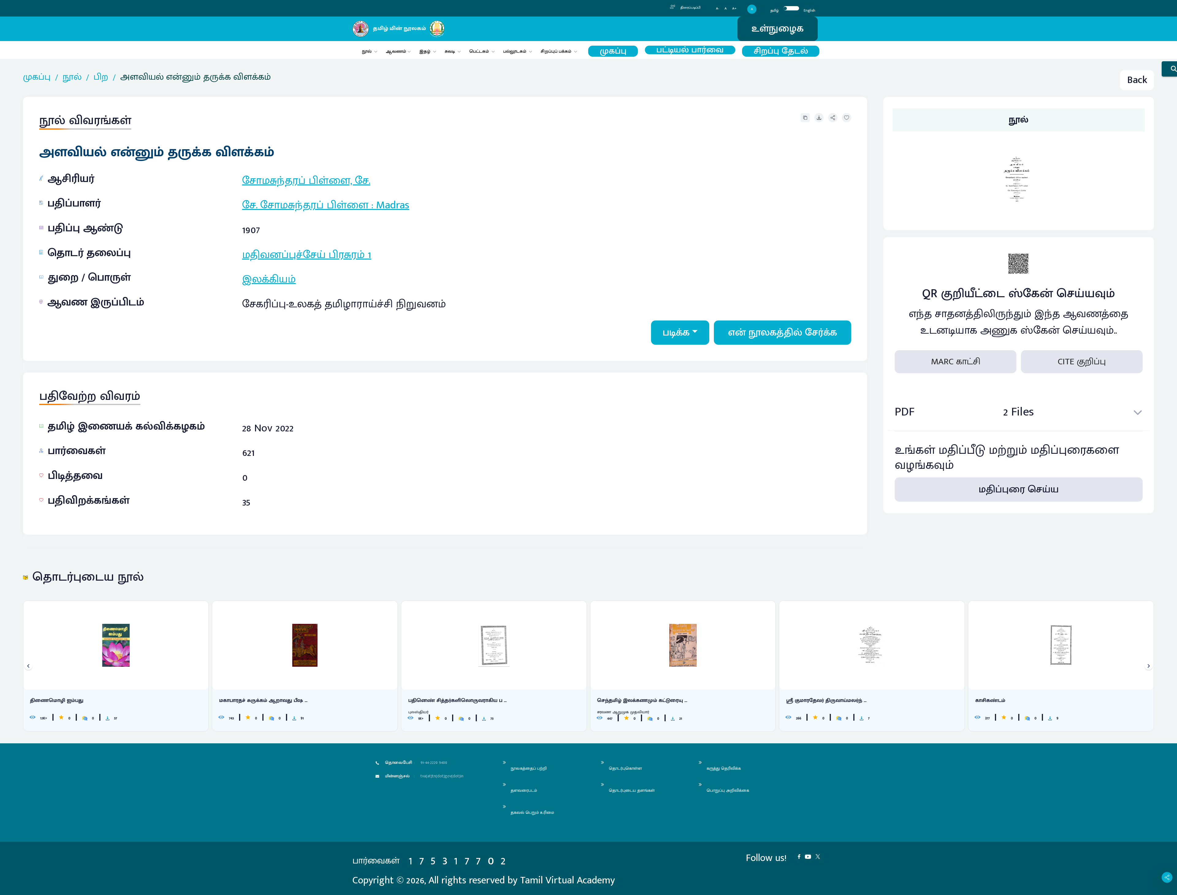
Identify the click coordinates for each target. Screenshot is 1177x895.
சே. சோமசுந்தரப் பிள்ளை (305, 205)
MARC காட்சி (956, 361)
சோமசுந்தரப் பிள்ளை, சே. (306, 180)
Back (1137, 80)
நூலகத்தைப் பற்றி (529, 768)
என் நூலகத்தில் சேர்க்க (782, 332)
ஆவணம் (396, 51)
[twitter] (820, 856)
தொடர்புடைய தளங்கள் (632, 790)
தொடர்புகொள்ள (625, 768)
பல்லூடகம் (514, 51)
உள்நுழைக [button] (778, 28)
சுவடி (450, 51)
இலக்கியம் (269, 279)
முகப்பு (613, 51)
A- (717, 8)
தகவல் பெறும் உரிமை (532, 812)
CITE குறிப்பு (1082, 361)
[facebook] (801, 856)
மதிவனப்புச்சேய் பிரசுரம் (303, 254)
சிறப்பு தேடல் (781, 51)
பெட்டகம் (479, 51)
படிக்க (676, 332)
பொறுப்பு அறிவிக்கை (728, 790)
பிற (100, 77)
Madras (392, 205)
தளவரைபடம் (524, 790)
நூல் (366, 51)
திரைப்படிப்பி (690, 7)
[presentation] (28, 666)
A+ (734, 8)
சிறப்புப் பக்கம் (556, 51)
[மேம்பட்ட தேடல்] (1169, 69)
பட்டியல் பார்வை (690, 50)
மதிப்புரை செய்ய (1019, 489)
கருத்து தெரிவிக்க (724, 768)
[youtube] (810, 856)
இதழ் (424, 51)
